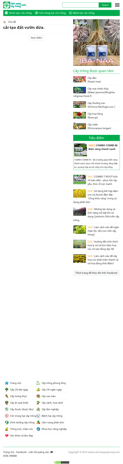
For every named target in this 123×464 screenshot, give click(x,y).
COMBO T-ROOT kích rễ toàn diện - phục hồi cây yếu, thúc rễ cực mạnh (103, 180)
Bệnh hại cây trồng (83, 12)
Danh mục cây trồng (20, 12)
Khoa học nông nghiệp (54, 429)
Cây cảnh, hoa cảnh (52, 402)
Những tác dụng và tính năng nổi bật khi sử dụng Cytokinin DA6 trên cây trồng (96, 214)
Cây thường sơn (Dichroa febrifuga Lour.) (101, 104)
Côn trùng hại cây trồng (52, 12)
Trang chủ (15, 383)
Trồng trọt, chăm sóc (21, 429)
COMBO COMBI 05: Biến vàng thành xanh (103, 147)
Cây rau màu (48, 396)
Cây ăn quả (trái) (18, 402)
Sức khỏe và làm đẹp (21, 435)
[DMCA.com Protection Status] (61, 462)
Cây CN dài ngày (18, 389)
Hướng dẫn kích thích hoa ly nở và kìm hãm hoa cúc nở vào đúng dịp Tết (103, 245)
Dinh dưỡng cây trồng (21, 422)
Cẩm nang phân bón (52, 422)
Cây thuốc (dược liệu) (21, 409)
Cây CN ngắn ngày (51, 389)
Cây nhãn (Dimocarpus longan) (99, 126)
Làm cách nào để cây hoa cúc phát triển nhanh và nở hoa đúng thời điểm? (103, 259)
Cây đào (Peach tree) (94, 79)
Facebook (21, 452)
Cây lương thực (18, 396)
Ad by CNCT (114, 21)
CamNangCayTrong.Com (20, 5)
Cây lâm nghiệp (50, 409)
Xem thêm (36, 37)
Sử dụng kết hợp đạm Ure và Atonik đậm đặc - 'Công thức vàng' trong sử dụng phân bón (95, 196)
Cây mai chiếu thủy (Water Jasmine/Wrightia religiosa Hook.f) (94, 92)
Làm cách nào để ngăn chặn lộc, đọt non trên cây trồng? (103, 231)
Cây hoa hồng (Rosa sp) (95, 115)
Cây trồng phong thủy (53, 383)
